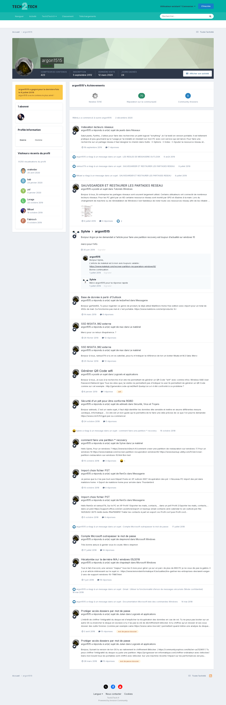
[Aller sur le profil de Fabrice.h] (23, 220)
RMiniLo (76, 117)
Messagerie (142, 300)
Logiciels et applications (126, 374)
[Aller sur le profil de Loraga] (23, 200)
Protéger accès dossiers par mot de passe (105, 610)
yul (28, 189)
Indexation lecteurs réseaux (97, 127)
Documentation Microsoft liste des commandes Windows (150, 601)
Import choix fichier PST (95, 470)
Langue (97, 694)
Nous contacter (113, 694)
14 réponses (108, 550)
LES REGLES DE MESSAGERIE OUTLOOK (142, 156)
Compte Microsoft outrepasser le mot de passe (146, 526)
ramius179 (81, 166)
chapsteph (124, 562)
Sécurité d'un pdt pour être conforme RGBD (107, 400)
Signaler (102, 249)
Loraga (30, 199)
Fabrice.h (31, 219)
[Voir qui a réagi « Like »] (118, 221)
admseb (123, 404)
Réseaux (135, 130)
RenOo (123, 473)
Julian (122, 614)
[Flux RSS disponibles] (210, 676)
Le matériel (135, 327)
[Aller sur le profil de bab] (23, 180)
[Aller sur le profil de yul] (23, 190)
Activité (32, 16)
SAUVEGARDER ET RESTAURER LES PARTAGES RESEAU (149, 166)
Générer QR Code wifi (97, 371)
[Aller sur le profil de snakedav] (23, 171)
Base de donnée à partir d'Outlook (101, 297)
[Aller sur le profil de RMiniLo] (21, 117)
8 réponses (107, 314)
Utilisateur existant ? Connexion (177, 6)
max (121, 327)
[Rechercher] (210, 16)
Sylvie (85, 231)
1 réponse (108, 391)
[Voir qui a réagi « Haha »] (121, 460)
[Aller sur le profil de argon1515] (76, 129)
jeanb (122, 130)
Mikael (30, 209)
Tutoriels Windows (123, 189)
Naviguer (19, 16)
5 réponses (111, 421)
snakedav (32, 169)
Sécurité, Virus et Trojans (146, 404)
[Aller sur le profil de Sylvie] (76, 232)
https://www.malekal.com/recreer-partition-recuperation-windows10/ (122, 266)
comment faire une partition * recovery (138, 430)
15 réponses (106, 631)
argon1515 (107, 117)
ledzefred (124, 300)
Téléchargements (87, 16)
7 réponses (113, 147)
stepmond (124, 539)
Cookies (128, 694)
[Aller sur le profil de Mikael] (23, 210)
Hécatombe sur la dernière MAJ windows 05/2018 (110, 559)
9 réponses (110, 487)
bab (29, 179)
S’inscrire (205, 6)
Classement (67, 16)
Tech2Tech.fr (49, 16)
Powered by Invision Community (113, 700)
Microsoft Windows (145, 539)
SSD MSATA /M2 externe (96, 323)
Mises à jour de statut (193, 16)
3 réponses (107, 221)
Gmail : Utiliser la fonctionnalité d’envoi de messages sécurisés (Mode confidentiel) (163, 589)
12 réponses (110, 337)
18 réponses (105, 580)
